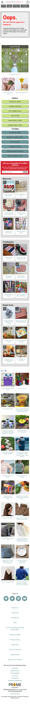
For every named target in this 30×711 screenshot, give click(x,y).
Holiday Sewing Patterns (15, 151)
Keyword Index (15, 635)
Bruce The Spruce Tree (8, 93)
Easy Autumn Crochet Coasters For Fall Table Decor (22, 497)
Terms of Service (15, 650)
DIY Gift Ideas (15, 142)
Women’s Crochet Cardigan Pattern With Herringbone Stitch (22, 540)
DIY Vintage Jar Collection (21, 359)
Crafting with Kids (15, 106)
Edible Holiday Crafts (15, 156)
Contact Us (15, 618)
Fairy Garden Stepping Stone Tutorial (8, 453)
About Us (15, 608)
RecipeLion (15, 678)
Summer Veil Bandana (8, 582)
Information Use (21, 168)
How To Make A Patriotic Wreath (21, 295)
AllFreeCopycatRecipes (15, 680)
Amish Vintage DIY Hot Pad (21, 341)
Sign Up (25, 172)
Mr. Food (15, 675)
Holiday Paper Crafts (15, 125)
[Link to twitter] (12, 598)
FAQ (15, 623)
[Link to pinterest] (18, 598)
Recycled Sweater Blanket (9, 295)
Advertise (15, 613)
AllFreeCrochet (15, 670)
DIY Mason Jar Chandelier (9, 276)
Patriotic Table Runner (9, 258)
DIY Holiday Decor (15, 111)
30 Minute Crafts (15, 132)
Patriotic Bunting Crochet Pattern (8, 213)
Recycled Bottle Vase (15, 74)
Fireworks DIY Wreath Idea (8, 232)
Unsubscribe (15, 655)
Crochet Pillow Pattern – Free (8, 539)
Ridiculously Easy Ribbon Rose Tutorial (8, 322)
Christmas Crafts (15, 102)
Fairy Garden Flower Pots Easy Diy (22, 431)
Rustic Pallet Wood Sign (21, 195)
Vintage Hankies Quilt (21, 232)
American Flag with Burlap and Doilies (21, 321)
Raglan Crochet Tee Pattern (22, 476)
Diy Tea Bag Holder (8, 409)
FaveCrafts (15, 668)
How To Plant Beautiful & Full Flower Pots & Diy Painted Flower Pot (22, 410)
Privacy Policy (13, 168)
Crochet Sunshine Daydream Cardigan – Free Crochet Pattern (22, 583)
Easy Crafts (15, 116)
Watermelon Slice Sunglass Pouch (21, 258)
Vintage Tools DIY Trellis (9, 341)
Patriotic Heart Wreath (21, 213)
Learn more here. (15, 693)
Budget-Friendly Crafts (15, 137)
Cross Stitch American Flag (21, 276)
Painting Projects (15, 147)
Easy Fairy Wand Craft (22, 92)
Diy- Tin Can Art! (22, 388)
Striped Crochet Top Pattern (7, 476)
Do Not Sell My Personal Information (15, 629)
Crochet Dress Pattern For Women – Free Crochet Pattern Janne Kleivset (22, 454)
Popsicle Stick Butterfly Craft (8, 389)
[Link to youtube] (24, 598)
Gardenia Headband (7, 518)
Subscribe (15, 645)
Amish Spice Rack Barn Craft (9, 195)
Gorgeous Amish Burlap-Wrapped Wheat (8, 360)
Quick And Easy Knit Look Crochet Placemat (22, 562)
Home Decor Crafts (15, 120)
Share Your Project (15, 660)
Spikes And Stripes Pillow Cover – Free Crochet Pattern (8, 562)
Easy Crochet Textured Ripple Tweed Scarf (22, 518)
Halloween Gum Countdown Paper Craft (8, 497)
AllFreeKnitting (15, 673)
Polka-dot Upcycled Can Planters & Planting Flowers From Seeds (8, 432)
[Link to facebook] (6, 598)
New (2, 371)
